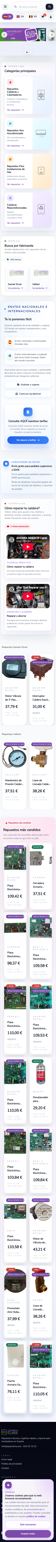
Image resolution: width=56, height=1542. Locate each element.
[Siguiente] (52, 35)
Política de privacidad (11, 1463)
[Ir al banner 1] (27, 52)
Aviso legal (6, 1459)
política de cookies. (36, 1516)
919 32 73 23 (29, 1446)
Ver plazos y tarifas (26, 440)
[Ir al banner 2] (29, 52)
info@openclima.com (11, 1446)
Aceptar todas (28, 1533)
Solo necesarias (28, 1524)
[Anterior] (4, 35)
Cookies (5, 1468)
